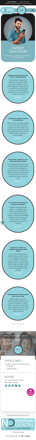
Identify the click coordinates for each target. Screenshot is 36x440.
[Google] (19, 385)
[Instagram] (9, 385)
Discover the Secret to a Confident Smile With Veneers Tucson (18, 249)
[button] (2, 222)
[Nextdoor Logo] (16, 385)
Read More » (18, 97)
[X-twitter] (12, 385)
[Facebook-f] (6, 385)
